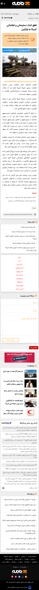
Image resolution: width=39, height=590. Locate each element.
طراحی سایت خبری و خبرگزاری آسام (17, 587)
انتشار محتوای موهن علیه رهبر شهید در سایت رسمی (21, 197)
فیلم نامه (27, 562)
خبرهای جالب (9, 559)
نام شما (35, 303)
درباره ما (15, 567)
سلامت (26, 559)
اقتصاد (17, 556)
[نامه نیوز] (21, 4)
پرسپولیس (19, 278)
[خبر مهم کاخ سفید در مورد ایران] (30, 374)
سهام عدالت (19, 285)
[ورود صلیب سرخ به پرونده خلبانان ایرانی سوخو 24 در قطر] (30, 413)
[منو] (2, 4)
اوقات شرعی (6, 562)
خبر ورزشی (19, 271)
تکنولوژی (35, 562)
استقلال (19, 282)
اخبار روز (19, 264)
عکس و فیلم (18, 559)
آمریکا (34, 208)
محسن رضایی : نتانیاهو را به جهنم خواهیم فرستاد (20, 549)
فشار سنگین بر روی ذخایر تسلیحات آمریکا (22, 538)
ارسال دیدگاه (10, 340)
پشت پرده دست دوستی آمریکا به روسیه (23, 232)
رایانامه (35, 311)
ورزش (33, 559)
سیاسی (23, 556)
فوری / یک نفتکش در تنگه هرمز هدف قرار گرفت (20, 515)
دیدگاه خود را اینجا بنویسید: (29, 319)
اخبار (19, 257)
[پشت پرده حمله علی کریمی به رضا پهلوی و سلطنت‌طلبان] (30, 383)
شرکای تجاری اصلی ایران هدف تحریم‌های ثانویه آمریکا (18, 520)
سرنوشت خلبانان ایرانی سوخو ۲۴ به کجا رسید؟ (21, 525)
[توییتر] (8, 18)
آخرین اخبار (19, 289)
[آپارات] (12, 577)
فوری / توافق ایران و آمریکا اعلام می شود (22, 510)
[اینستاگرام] (23, 577)
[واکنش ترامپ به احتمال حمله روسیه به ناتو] (30, 393)
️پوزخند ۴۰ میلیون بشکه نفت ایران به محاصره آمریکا (19, 499)
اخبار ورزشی (19, 268)
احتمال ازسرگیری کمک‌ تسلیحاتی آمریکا (24, 243)
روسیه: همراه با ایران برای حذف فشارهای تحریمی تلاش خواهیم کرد (20, 532)
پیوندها (14, 562)
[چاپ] (9, 18)
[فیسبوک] (6, 18)
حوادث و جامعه (8, 556)
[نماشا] (16, 576)
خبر (19, 261)
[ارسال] (11, 18)
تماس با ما (23, 567)
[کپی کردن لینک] (35, 215)
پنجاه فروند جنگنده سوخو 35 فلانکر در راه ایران (22, 201)
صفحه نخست (32, 556)
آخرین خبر (19, 275)
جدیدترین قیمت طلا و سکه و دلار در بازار (23, 544)
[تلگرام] (5, 18)
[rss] (26, 577)
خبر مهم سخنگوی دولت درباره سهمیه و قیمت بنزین (20, 505)
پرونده (20, 562)
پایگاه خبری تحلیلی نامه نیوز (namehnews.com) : (21, 81)
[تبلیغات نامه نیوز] (19, 50)
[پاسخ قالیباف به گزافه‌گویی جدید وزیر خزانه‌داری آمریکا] (30, 403)
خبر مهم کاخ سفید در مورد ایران (13, 371)
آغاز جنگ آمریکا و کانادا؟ (28, 227)
